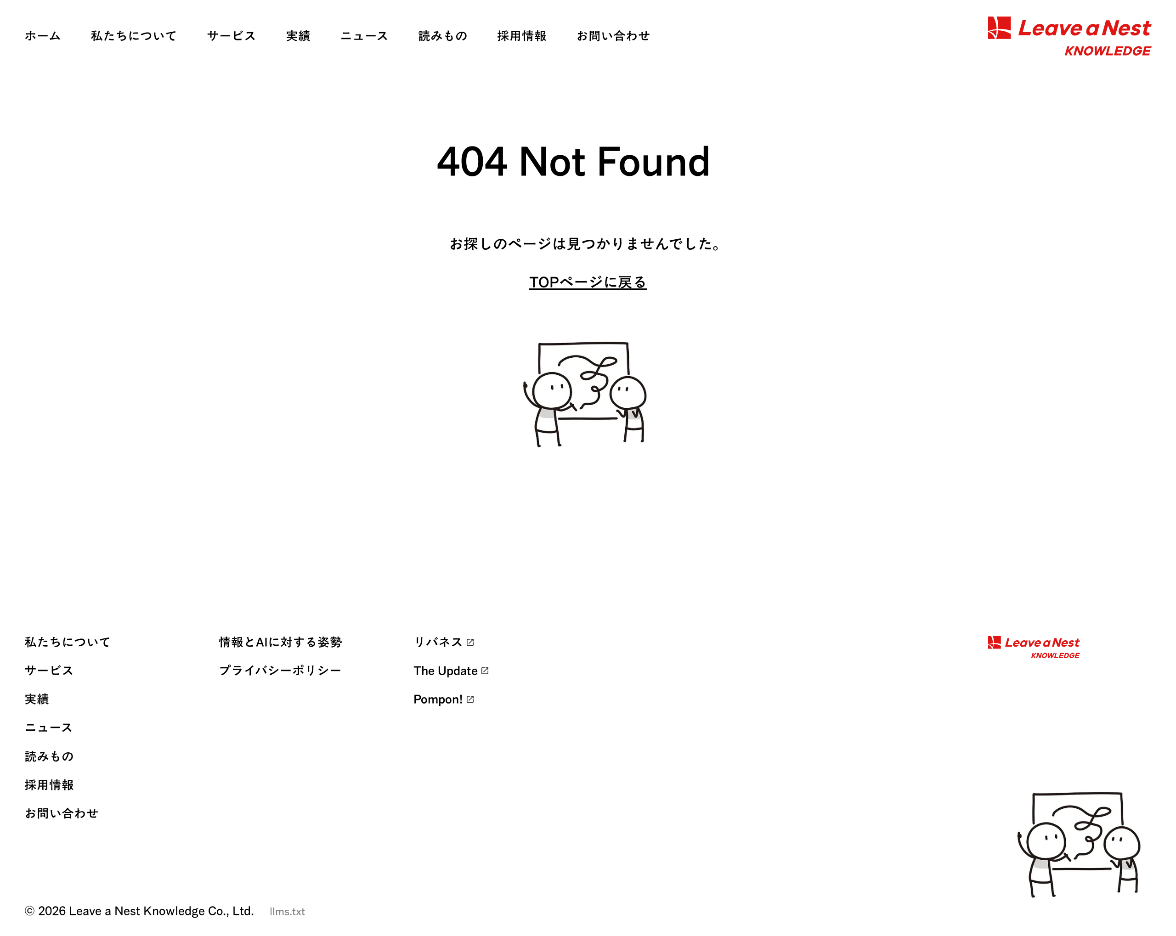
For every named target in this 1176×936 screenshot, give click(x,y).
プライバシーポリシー (280, 671)
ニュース (364, 36)
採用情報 (522, 36)
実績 (298, 36)
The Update (445, 671)
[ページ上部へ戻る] (1082, 845)
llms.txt (287, 911)
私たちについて (133, 36)
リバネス (438, 642)
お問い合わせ (613, 36)
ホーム (42, 36)
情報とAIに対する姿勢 (280, 642)
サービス (231, 36)
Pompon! (438, 699)
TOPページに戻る (588, 282)
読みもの (443, 36)
